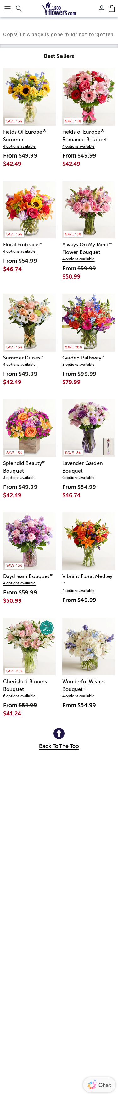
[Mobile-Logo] (59, 8)
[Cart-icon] (111, 8)
